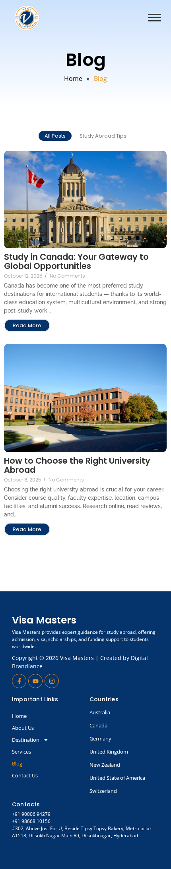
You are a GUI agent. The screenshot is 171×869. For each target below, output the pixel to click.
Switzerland (103, 790)
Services (21, 751)
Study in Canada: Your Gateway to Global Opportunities (76, 261)
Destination (25, 739)
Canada (98, 725)
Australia (99, 712)
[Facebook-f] (19, 681)
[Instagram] (52, 681)
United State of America (117, 777)
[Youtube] (35, 681)
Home (19, 715)
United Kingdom (108, 751)
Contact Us (25, 775)
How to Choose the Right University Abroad (77, 465)
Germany (100, 738)
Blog (17, 763)
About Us (23, 727)
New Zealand (104, 764)
